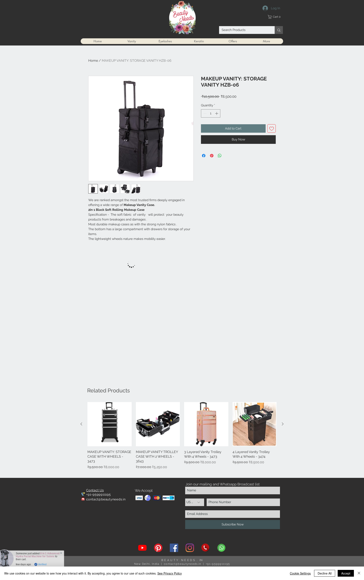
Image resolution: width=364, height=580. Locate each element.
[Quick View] (109, 424)
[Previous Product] (81, 423)
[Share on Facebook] (203, 155)
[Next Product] (282, 423)
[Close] (358, 573)
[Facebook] (174, 548)
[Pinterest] (158, 548)
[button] (275, 17)
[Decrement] (204, 113)
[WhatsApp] (221, 548)
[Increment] (217, 113)
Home (93, 61)
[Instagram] (190, 548)
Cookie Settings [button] (300, 573)
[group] (182, 438)
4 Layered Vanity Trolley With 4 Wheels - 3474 (26, 555)
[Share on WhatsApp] (219, 155)
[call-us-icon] (205, 548)
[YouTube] (142, 548)
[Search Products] (279, 30)
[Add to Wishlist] (271, 128)
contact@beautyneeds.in (106, 499)
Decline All (325, 573)
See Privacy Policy (169, 573)
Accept (345, 573)
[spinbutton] (210, 113)
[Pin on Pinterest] (211, 155)
